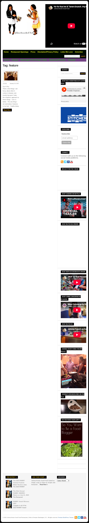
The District (11, 477)
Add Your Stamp (38, 477)
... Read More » (43, 484)
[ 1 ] (6, 83)
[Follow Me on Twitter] (65, 161)
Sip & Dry (6, 86)
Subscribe (66, 134)
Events (7, 60)
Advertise (79, 52)
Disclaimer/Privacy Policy (48, 52)
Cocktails (71, 60)
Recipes (15, 60)
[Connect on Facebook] (68, 161)
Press (33, 52)
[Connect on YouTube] (71, 161)
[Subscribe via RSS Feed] (62, 161)
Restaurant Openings (19, 52)
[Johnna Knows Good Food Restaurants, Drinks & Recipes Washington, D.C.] (23, 34)
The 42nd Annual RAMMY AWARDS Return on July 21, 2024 (21, 493)
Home (6, 52)
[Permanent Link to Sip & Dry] (11, 76)
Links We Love (67, 52)
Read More (7, 110)
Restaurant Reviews (57, 60)
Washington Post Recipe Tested (34, 60)
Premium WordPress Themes (66, 517)
